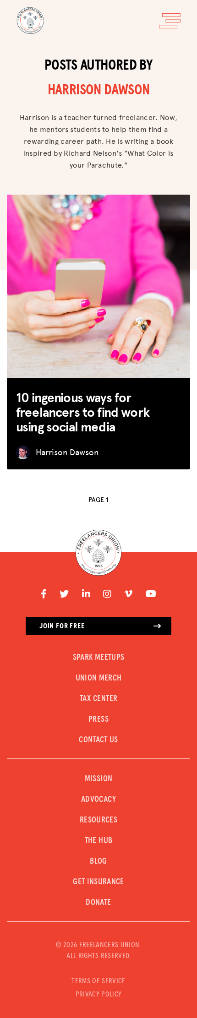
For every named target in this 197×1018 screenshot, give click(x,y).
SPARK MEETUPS (99, 657)
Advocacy (98, 799)
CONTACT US (98, 740)
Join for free (61, 626)
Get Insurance (98, 882)
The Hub (99, 841)
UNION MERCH (99, 678)
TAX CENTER (99, 699)
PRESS (98, 719)
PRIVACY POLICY (98, 994)
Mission (99, 779)
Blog (98, 861)
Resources (98, 820)
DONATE (98, 902)
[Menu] (170, 21)
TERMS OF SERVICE (98, 981)
